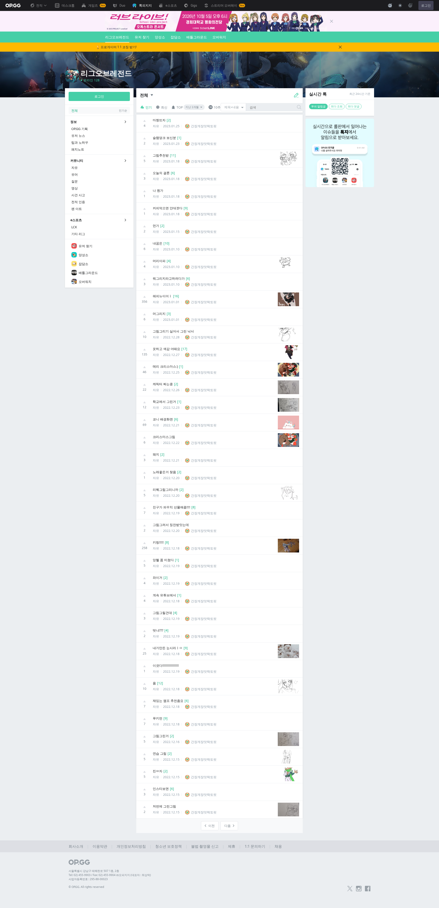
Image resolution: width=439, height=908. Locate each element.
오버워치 (219, 37)
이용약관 (100, 846)
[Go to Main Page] (13, 5)
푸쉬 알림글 (318, 106)
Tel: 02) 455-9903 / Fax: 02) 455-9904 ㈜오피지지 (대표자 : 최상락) (110, 875)
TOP (180, 107)
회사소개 (76, 846)
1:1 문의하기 (255, 846)
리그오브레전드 (117, 37)
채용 (278, 846)
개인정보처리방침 (131, 846)
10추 (217, 107)
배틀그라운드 (196, 37)
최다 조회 (337, 106)
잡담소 (176, 37)
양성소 (160, 37)
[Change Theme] (400, 5)
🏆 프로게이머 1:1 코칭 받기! (116, 47)
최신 (164, 107)
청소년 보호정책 (168, 846)
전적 (39, 5)
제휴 (231, 846)
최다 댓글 (353, 106)
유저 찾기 (142, 37)
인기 (148, 107)
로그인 (426, 5)
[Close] (331, 21)
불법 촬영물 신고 (205, 846)
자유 (156, 126)
